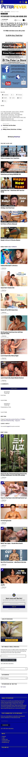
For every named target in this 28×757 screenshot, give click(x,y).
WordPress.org (5, 742)
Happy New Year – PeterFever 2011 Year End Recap (12, 191)
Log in (3, 738)
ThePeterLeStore (6, 117)
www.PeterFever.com (8, 119)
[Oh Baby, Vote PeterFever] (14, 200)
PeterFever (19, 114)
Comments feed (6, 740)
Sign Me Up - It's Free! (9, 660)
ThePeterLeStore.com (19, 117)
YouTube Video (17, 156)
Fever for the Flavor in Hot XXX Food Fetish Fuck (14, 498)
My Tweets (3, 686)
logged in (9, 426)
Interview (10, 156)
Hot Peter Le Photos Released (9, 224)
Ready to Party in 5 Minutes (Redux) (10, 240)
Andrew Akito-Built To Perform (9, 266)
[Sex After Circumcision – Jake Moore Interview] (14, 555)
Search (25, 669)
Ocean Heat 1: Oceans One (7, 288)
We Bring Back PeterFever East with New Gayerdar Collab (12, 333)
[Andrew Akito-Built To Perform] (14, 256)
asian (21, 111)
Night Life (10, 237)
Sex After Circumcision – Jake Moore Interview (13, 562)
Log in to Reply (4, 400)
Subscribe (5, 725)
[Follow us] (20, 2)
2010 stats (16, 111)
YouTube (20, 120)
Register (4, 736)
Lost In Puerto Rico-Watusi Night (9, 356)
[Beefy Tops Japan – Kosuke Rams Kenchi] (14, 534)
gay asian (7, 113)
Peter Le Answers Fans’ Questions (10, 158)
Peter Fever (5, 114)
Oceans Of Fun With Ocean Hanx (9, 310)
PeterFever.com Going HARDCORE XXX (11, 174)
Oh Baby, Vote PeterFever (8, 208)
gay (3, 113)
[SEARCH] (23, 2)
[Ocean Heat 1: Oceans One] (14, 278)
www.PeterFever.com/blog (9, 120)
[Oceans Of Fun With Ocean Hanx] (14, 300)
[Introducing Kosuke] (14, 511)
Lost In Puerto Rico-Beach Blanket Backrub (12, 378)
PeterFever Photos (12, 221)
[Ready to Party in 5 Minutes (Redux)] (14, 233)
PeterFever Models (12, 172)
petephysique (16, 113)
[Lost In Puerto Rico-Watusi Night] (14, 346)
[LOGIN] (26, 2)
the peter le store (14, 116)
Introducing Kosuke (6, 521)
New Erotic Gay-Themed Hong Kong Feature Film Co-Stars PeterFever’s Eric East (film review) (14, 474)
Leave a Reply (14, 388)
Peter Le (12, 114)
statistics (5, 116)
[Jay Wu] (14, 575)
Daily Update (4, 156)
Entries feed (5, 739)
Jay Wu (3, 585)
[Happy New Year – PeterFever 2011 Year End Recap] (14, 183)
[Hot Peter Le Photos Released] (14, 216)
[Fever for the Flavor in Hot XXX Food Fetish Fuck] (14, 488)
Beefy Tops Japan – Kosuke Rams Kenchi (12, 543)
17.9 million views (6, 111)
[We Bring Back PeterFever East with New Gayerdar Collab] (14, 322)
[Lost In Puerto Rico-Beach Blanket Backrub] (14, 368)
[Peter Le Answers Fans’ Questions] (14, 151)
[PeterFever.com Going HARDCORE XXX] (14, 167)
